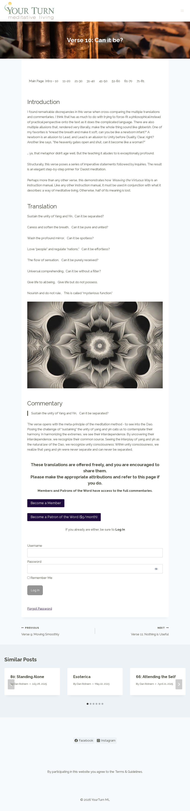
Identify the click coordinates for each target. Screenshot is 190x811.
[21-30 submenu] (84, 81)
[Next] (179, 684)
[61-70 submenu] (134, 81)
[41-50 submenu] (109, 81)
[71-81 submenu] (146, 81)
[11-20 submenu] (72, 81)
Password (34, 561)
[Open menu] (182, 11)
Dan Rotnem (21, 683)
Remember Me (41, 578)
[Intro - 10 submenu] (60, 81)
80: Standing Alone (27, 677)
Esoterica (82, 677)
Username (34, 545)
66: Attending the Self (156, 677)
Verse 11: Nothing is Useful (150, 631)
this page (147, 476)
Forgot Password (39, 608)
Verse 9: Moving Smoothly (40, 631)
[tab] (88, 704)
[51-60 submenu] (122, 81)
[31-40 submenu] (96, 81)
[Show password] (156, 568)
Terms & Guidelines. (129, 771)
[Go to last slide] (11, 684)
